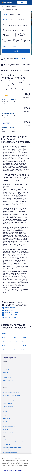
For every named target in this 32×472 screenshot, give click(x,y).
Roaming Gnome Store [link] (8, 380)
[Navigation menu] (29, 2)
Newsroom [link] (5, 375)
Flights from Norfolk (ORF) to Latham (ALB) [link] (14, 345)
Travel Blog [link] (5, 411)
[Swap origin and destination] (28, 27)
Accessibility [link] (6, 429)
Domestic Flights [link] (7, 398)
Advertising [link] (5, 383)
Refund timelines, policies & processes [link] (12, 447)
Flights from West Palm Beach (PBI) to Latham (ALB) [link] (14, 341)
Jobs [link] (4, 366)
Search (16, 51)
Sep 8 (7, 35)
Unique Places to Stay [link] (8, 409)
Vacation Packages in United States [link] (11, 395)
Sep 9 (22, 35)
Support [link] (4, 439)
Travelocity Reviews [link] (7, 403)
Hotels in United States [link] (8, 390)
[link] (16, 308)
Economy (13, 46)
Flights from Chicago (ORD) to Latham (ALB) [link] (14, 349)
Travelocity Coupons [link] (8, 406)
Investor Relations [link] (7, 377)
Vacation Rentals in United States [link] (11, 392)
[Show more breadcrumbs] (2, 6)
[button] (16, 326)
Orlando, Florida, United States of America (17, 25)
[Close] (30, 456)
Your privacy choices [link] (8, 432)
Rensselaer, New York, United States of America (17, 30)
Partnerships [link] (6, 372)
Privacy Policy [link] (6, 418)
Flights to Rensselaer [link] (11, 6)
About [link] (4, 364)
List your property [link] (7, 369)
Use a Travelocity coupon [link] (9, 450)
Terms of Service (17, 470)
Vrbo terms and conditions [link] (9, 426)
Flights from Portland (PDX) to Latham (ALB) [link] (14, 338)
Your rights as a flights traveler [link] (10, 452)
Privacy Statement (7, 470)
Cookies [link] (5, 421)
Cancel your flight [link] (7, 444)
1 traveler (4, 46)
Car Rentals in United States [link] (9, 400)
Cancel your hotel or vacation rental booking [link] (13, 441)
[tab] (5, 14)
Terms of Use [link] (6, 424)
